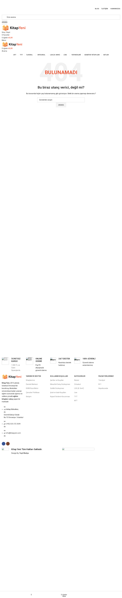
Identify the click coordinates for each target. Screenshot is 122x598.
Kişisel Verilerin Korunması (60, 396)
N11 (99, 384)
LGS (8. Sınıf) (79, 388)
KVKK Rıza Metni (32, 388)
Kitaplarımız (30, 380)
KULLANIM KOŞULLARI (59, 376)
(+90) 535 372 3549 (13, 424)
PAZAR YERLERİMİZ (106, 376)
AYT (75, 401)
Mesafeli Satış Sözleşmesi (60, 384)
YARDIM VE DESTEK (33, 376)
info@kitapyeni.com (13, 433)
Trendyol (101, 380)
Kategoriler (79, 376)
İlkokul (76, 380)
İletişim (28, 396)
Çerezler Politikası (32, 392)
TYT (75, 396)
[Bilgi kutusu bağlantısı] (13, 365)
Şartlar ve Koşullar (57, 380)
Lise (75, 392)
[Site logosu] (15, 28)
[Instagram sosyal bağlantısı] (62, 4)
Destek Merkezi (32, 384)
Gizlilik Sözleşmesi (57, 388)
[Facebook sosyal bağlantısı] (59, 4)
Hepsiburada (103, 388)
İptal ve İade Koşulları (58, 392)
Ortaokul (77, 384)
